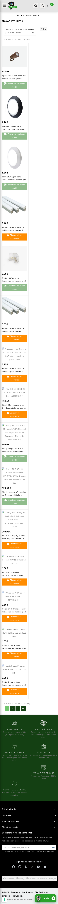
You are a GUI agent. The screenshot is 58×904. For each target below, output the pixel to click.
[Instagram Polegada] (19, 866)
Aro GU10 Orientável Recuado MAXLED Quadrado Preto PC (13, 575)
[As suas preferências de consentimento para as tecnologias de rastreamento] (4, 899)
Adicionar (22, 48)
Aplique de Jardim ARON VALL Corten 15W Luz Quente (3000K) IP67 (13, 79)
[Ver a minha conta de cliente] (42, 5)
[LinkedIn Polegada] (44, 866)
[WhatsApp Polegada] (26, 866)
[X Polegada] (32, 866)
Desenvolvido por (17, 899)
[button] (4, 5)
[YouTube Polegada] (38, 866)
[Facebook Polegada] (13, 866)
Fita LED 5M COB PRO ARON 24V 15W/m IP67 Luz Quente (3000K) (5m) (14, 408)
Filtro (43, 29)
